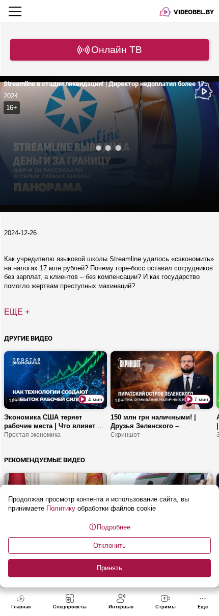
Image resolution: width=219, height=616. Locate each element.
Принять (109, 568)
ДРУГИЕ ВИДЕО (28, 338)
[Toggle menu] (16, 11)
